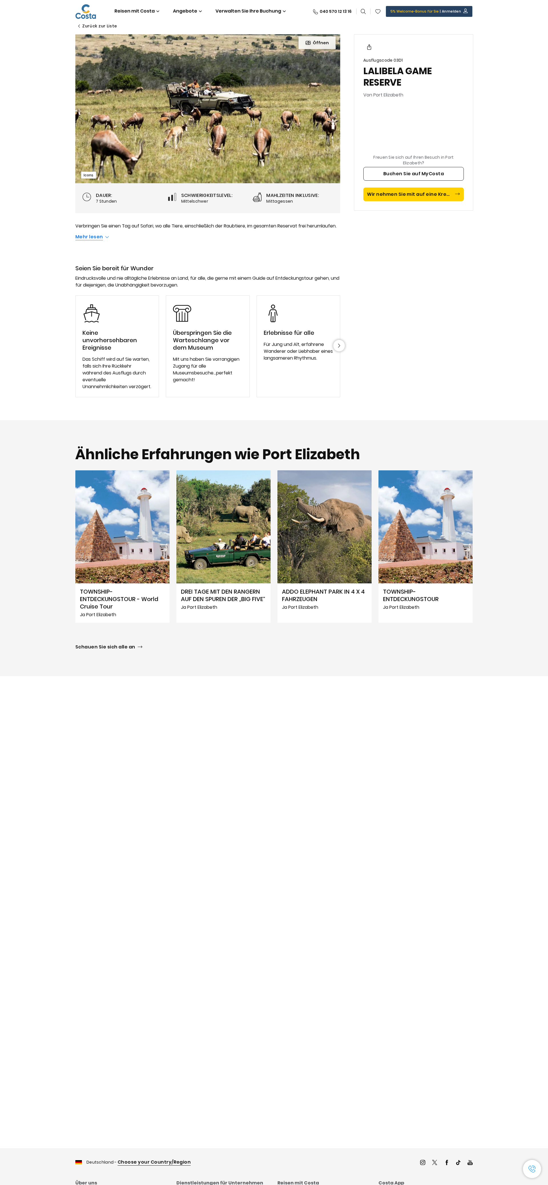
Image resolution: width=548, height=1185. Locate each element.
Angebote (185, 11)
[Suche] (363, 11)
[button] (378, 11)
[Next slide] (339, 345)
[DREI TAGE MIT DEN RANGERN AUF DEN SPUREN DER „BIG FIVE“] (223, 546)
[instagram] (422, 1163)
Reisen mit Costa (134, 11)
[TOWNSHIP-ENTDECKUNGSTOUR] (425, 546)
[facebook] (446, 1163)
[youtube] (470, 1163)
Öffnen (321, 43)
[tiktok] (458, 1163)
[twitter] (434, 1163)
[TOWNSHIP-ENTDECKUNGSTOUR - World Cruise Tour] (122, 546)
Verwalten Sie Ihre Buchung (248, 11)
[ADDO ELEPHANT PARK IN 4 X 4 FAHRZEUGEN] (324, 546)
